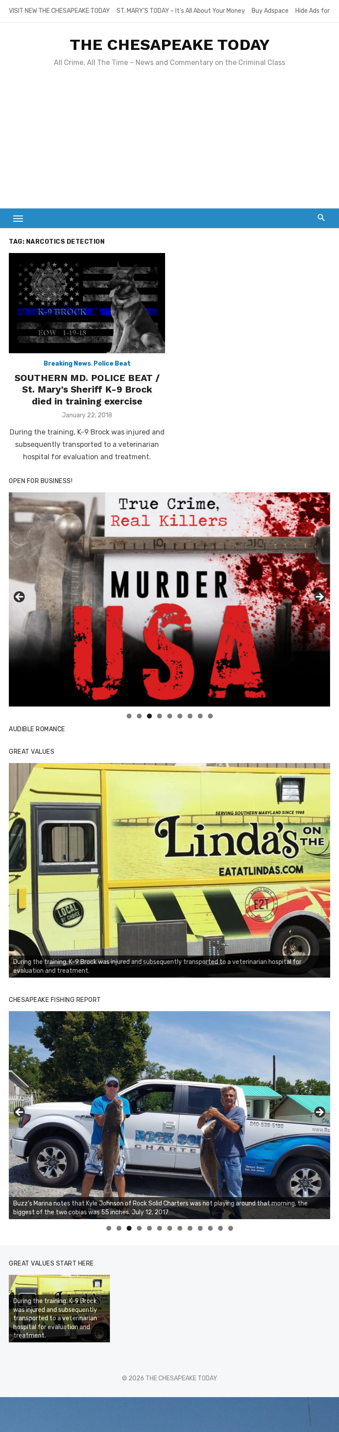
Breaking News (67, 363)
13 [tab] (231, 1228)
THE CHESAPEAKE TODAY (170, 44)
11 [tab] (211, 1228)
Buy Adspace (270, 11)
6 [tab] (179, 716)
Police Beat (112, 363)
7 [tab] (190, 716)
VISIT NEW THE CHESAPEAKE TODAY (59, 11)
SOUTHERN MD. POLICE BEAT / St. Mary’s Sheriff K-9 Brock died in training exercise (87, 389)
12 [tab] (220, 1228)
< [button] (19, 597)
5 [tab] (169, 716)
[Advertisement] (169, 142)
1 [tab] (129, 716)
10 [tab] (200, 1228)
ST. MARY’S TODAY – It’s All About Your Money (181, 11)
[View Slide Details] (169, 870)
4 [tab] (159, 716)
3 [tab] (149, 716)
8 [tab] (200, 716)
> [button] (319, 597)
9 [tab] (210, 716)
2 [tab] (139, 716)
